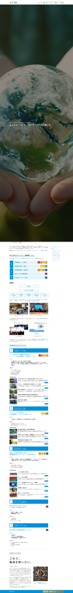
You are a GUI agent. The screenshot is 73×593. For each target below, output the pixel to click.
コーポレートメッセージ (55, 260)
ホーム (10, 242)
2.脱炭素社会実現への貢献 (20, 266)
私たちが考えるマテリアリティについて (57, 246)
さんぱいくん (43, 1)
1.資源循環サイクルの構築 (20, 262)
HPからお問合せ (57, 1)
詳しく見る (46, 382)
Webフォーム (53, 591)
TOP (71, 590)
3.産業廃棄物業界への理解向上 (21, 270)
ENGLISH (62, 1)
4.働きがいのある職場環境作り (21, 273)
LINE (11, 341)
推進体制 (53, 248)
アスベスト (60, 591)
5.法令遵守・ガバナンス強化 (20, 277)
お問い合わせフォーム (43, 340)
